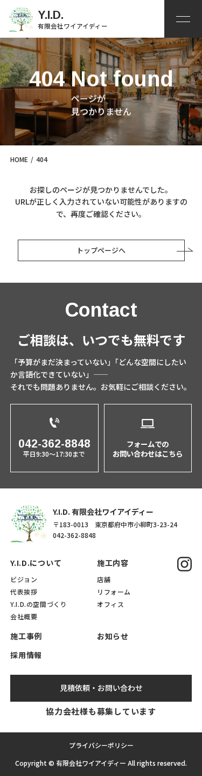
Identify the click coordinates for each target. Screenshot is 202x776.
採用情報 (26, 654)
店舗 (103, 579)
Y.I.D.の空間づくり (38, 604)
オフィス (110, 604)
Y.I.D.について (35, 562)
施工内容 (113, 562)
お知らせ (113, 636)
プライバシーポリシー (101, 745)
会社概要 (23, 616)
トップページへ (101, 250)
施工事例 (26, 636)
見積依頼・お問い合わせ (101, 687)
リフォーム (114, 591)
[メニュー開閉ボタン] (183, 19)
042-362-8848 (74, 535)
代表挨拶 (23, 591)
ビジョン (23, 579)
